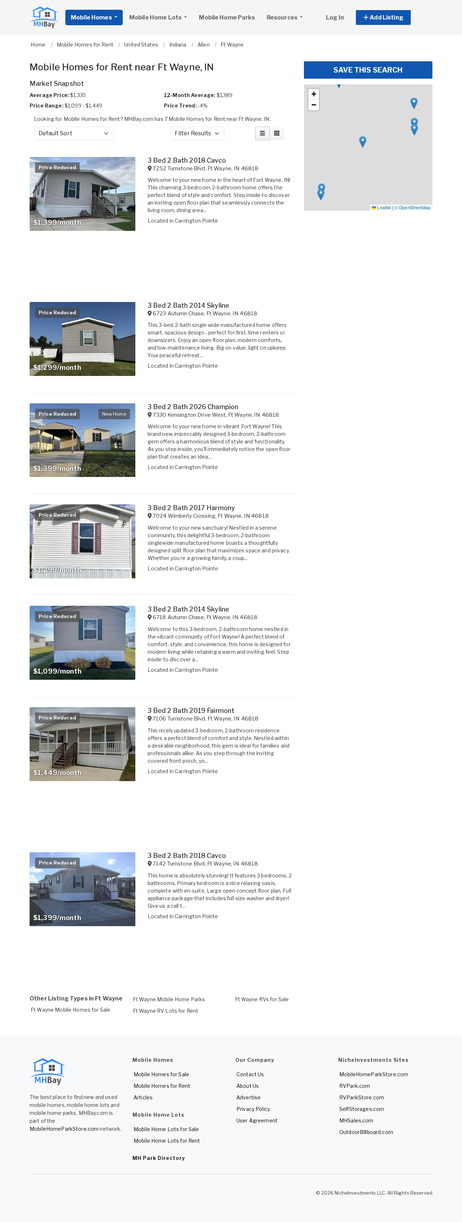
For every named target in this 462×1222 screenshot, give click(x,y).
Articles (143, 1097)
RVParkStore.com (361, 1097)
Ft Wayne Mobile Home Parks (169, 999)
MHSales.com (356, 1120)
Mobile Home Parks (226, 17)
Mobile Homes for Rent (162, 1086)
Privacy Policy (253, 1109)
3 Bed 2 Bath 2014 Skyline (189, 305)
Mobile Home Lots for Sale (166, 1129)
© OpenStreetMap (413, 207)
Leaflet (383, 207)
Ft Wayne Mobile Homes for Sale (70, 1010)
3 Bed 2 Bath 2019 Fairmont (191, 710)
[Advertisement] (162, 958)
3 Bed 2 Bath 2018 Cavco (187, 160)
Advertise (248, 1097)
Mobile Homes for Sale (161, 1074)
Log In (335, 17)
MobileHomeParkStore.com (64, 1129)
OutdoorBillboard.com (366, 1132)
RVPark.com (354, 1086)
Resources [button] (282, 17)
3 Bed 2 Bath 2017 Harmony (191, 508)
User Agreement (257, 1120)
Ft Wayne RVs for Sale (262, 999)
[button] (391, 17)
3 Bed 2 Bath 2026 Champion (193, 407)
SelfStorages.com (361, 1109)
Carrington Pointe (196, 221)
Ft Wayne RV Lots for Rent (166, 1011)
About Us (247, 1086)
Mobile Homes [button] (92, 17)
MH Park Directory (158, 1158)
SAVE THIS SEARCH (368, 70)
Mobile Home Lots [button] (156, 17)
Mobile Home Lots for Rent (167, 1141)
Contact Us (250, 1074)
